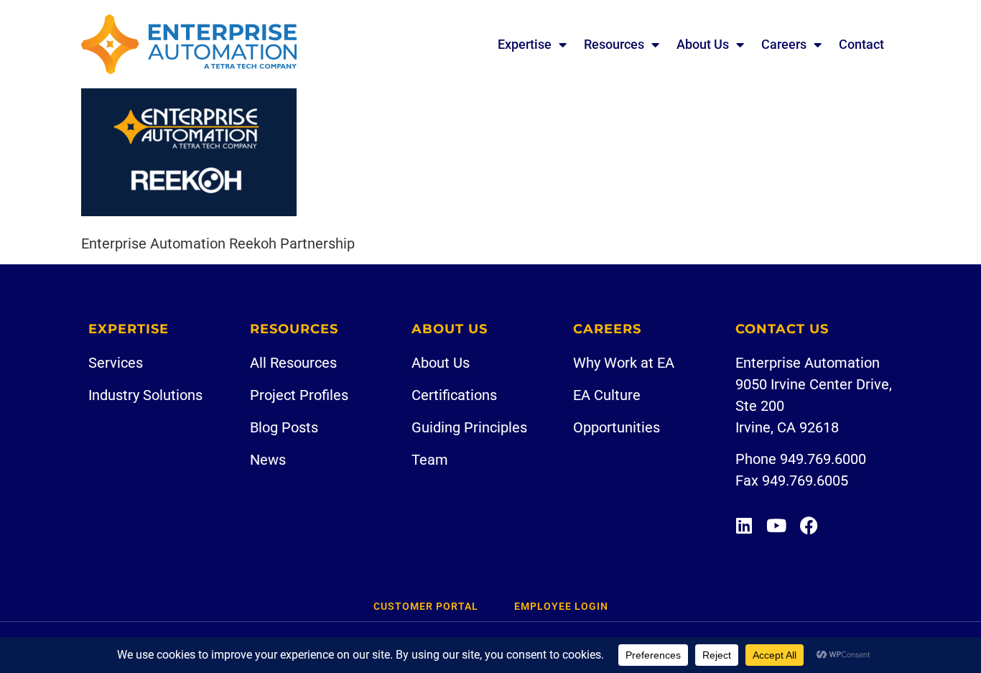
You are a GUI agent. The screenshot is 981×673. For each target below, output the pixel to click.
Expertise (525, 44)
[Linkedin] (744, 525)
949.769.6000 (823, 459)
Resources (614, 44)
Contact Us (782, 329)
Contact (861, 44)
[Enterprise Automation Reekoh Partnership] (189, 211)
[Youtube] (777, 525)
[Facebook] (809, 525)
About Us (703, 44)
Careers (783, 44)
